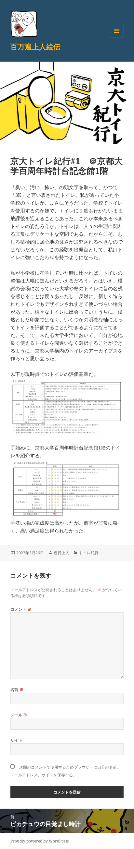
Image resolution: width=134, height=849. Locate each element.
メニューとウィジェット (117, 37)
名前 (17, 689)
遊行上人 (61, 553)
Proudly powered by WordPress (39, 841)
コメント (21, 609)
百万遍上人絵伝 (35, 46)
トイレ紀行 (89, 553)
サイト (16, 740)
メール (19, 715)
